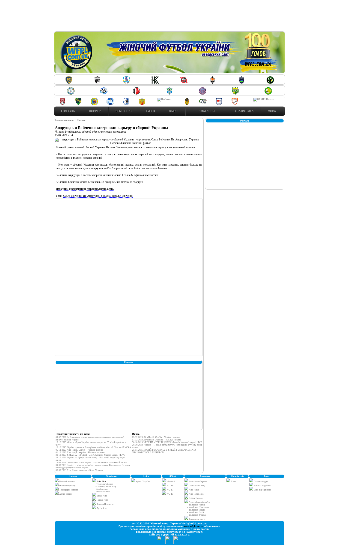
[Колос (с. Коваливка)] (155, 83)
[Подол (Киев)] (235, 93)
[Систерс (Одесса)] (241, 83)
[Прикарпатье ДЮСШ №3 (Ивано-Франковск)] (78, 104)
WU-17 (169, 489)
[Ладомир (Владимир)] (126, 83)
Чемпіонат (124, 111)
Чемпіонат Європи (197, 481)
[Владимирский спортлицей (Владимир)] (110, 104)
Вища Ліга (102, 495)
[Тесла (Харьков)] (234, 104)
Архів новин (65, 494)
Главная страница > (66, 120)
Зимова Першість (105, 504)
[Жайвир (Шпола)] (187, 104)
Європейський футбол (199, 502)
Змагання (206, 111)
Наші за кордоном (262, 485)
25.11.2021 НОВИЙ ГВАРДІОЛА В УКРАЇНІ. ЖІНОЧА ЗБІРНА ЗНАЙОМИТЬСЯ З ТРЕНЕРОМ (164, 451)
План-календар (260, 481)
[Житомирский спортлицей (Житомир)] (203, 104)
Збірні (173, 111)
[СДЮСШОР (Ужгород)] (219, 104)
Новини (95, 111)
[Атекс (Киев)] (62, 104)
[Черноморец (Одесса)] (126, 104)
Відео (233, 481)
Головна (68, 111)
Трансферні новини (68, 489)
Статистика (244, 111)
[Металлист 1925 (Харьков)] (68, 83)
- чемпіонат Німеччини (198, 507)
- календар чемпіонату (105, 486)
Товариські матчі (196, 519)
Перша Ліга (102, 500)
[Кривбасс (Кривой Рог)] (183, 83)
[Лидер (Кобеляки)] (142, 104)
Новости (81, 120)
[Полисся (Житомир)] (270, 83)
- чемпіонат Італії (195, 512)
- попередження (102, 491)
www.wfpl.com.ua (194, 526)
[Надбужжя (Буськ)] (165, 99)
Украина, (106, 195)
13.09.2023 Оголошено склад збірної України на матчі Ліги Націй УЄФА (91, 462)
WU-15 (169, 494)
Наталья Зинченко (122, 195)
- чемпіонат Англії (196, 504)
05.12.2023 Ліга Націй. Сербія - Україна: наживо (79, 450)
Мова (272, 111)
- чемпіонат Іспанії (196, 509)
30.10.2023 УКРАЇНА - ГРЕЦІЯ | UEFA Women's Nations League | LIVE (90, 455)
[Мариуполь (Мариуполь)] (103, 93)
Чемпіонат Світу (196, 485)
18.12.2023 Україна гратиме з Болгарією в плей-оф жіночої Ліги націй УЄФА (93, 447)
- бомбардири (101, 489)
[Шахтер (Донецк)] (212, 83)
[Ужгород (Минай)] (202, 93)
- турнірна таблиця (104, 484)
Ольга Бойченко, (73, 195)
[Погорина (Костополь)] (268, 93)
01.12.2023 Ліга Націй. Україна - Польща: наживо (80, 452)
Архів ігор (102, 508)
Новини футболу (67, 485)
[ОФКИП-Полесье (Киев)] (263, 99)
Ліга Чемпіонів (196, 494)
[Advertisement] (169, 16)
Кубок (150, 111)
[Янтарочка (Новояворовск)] (94, 104)
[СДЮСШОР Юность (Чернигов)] (169, 93)
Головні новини (66, 481)
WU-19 (169, 485)
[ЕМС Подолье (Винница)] (136, 93)
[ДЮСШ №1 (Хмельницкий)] (70, 93)
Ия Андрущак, (92, 195)
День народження (262, 489)
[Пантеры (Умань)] (97, 83)
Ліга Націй (193, 489)
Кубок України (143, 481)
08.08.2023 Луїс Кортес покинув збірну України (79, 470)
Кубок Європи (195, 498)
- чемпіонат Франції (196, 515)
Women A (170, 481)
